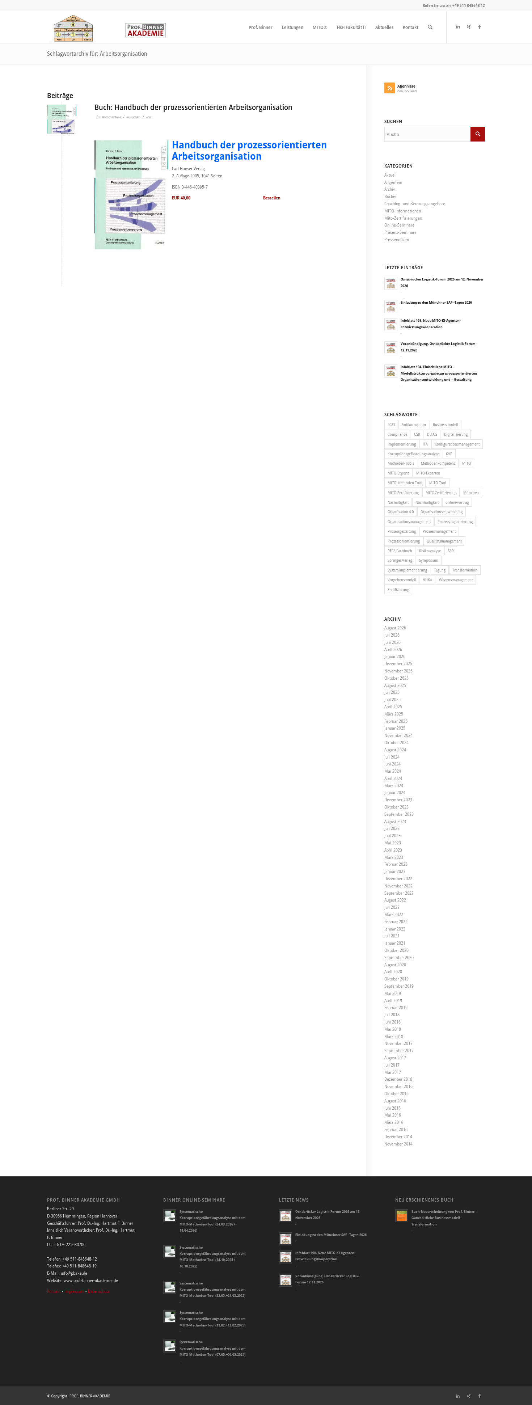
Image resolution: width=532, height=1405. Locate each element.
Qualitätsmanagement (444, 541)
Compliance (397, 434)
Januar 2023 (394, 871)
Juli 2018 (392, 1015)
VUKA (427, 579)
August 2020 (395, 965)
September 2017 (399, 1050)
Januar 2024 (394, 792)
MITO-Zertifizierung (403, 492)
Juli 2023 (392, 828)
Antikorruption (414, 424)
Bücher (135, 117)
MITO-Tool (437, 482)
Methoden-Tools (401, 463)
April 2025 (393, 707)
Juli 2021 (392, 936)
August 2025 (395, 685)
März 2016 (393, 1122)
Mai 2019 (392, 993)
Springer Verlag (400, 560)
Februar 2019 (396, 1007)
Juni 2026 (392, 642)
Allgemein (393, 182)
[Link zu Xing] (468, 26)
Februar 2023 (396, 864)
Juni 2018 (392, 1022)
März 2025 (393, 714)
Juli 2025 (392, 692)
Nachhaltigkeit (427, 502)
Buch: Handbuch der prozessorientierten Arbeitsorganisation (193, 107)
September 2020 (399, 957)
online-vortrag (457, 502)
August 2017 (395, 1058)
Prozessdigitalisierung (455, 521)
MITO (466, 463)
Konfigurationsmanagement (457, 444)
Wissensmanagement (456, 579)
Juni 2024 (392, 764)
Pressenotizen (396, 239)
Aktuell (390, 175)
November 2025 (398, 671)
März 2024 (393, 785)
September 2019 (399, 986)
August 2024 (395, 750)
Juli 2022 (392, 907)
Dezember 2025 (398, 664)
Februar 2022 (396, 922)
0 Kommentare (110, 117)
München (471, 492)
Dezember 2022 (398, 879)
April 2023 (393, 850)
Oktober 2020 (396, 950)
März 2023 (393, 857)
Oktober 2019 (396, 979)
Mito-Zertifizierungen (403, 218)
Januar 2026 (394, 656)
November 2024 (398, 735)
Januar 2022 (394, 929)
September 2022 (399, 893)
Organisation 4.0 (401, 511)
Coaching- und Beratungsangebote (414, 204)
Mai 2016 (392, 1115)
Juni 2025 (392, 699)
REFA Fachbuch (400, 550)
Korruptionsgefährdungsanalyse (413, 453)
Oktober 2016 (396, 1093)
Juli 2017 (392, 1065)
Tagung (440, 570)
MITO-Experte (398, 473)
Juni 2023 (392, 835)
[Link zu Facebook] (479, 26)
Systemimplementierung (407, 570)
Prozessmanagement (439, 531)
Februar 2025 (396, 721)
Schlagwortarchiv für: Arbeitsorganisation (97, 54)
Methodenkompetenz (438, 463)
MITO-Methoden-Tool (405, 482)
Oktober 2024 (396, 742)
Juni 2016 (392, 1108)
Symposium (428, 560)
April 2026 (393, 649)
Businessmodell (445, 424)
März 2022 (393, 914)
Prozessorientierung (404, 541)
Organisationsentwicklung (442, 511)
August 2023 (395, 821)
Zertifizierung (398, 589)
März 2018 (393, 1036)
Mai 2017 (392, 1072)
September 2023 (399, 814)
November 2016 (398, 1086)
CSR (417, 434)
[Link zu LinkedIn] (457, 26)
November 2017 (398, 1043)
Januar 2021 (394, 943)
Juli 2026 (392, 635)
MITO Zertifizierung (441, 492)
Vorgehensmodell (402, 579)
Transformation (464, 570)
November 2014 (398, 1144)
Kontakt (54, 1291)
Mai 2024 (392, 771)
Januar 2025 (394, 728)
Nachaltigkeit (398, 502)
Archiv (389, 189)
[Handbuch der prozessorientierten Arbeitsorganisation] (61, 119)
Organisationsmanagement (409, 521)
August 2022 (395, 900)
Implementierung (402, 444)
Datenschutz (99, 1291)
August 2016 (395, 1101)
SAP (451, 550)
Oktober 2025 (396, 678)
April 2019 (393, 1000)
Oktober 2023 (396, 807)
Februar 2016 (396, 1129)
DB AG (432, 434)
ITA (425, 444)
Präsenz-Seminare (400, 232)
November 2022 (398, 886)
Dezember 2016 (398, 1079)
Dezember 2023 (398, 800)
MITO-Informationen (402, 211)
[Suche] (430, 27)
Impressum (74, 1291)
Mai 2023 (392, 843)
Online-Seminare (399, 225)
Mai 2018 (392, 1029)
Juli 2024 (392, 757)
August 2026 (395, 628)
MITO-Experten (428, 473)
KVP (449, 453)
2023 (391, 424)
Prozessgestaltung (402, 531)
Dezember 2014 (398, 1137)
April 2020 (393, 972)
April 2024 (393, 778)
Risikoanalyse (430, 550)
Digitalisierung (456, 434)
